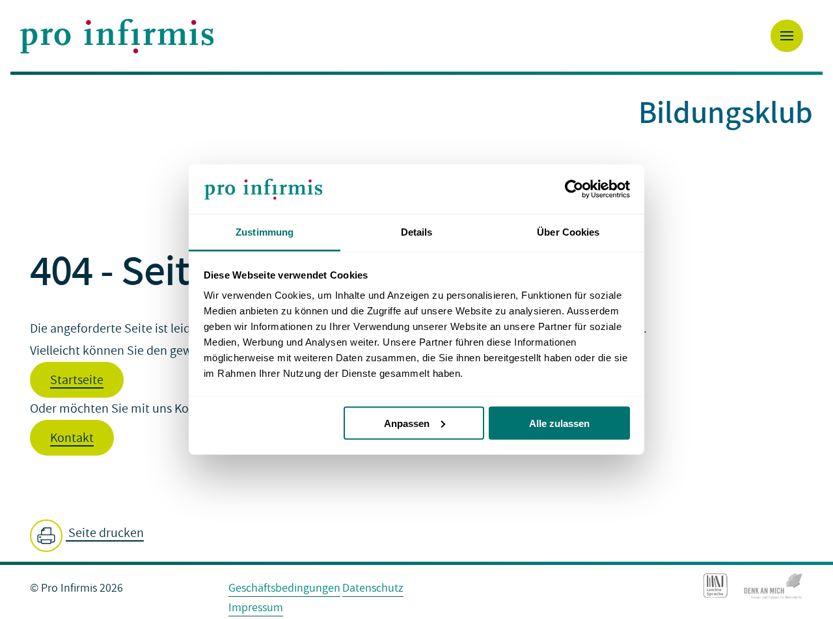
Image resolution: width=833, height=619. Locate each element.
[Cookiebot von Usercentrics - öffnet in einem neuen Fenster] (573, 189)
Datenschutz (372, 588)
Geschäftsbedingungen (284, 588)
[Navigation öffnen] (787, 36)
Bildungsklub (725, 111)
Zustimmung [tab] (265, 232)
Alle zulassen (559, 422)
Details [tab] (417, 232)
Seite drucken (105, 533)
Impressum (255, 607)
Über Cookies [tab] (568, 232)
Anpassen (407, 422)
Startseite (76, 380)
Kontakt (72, 438)
